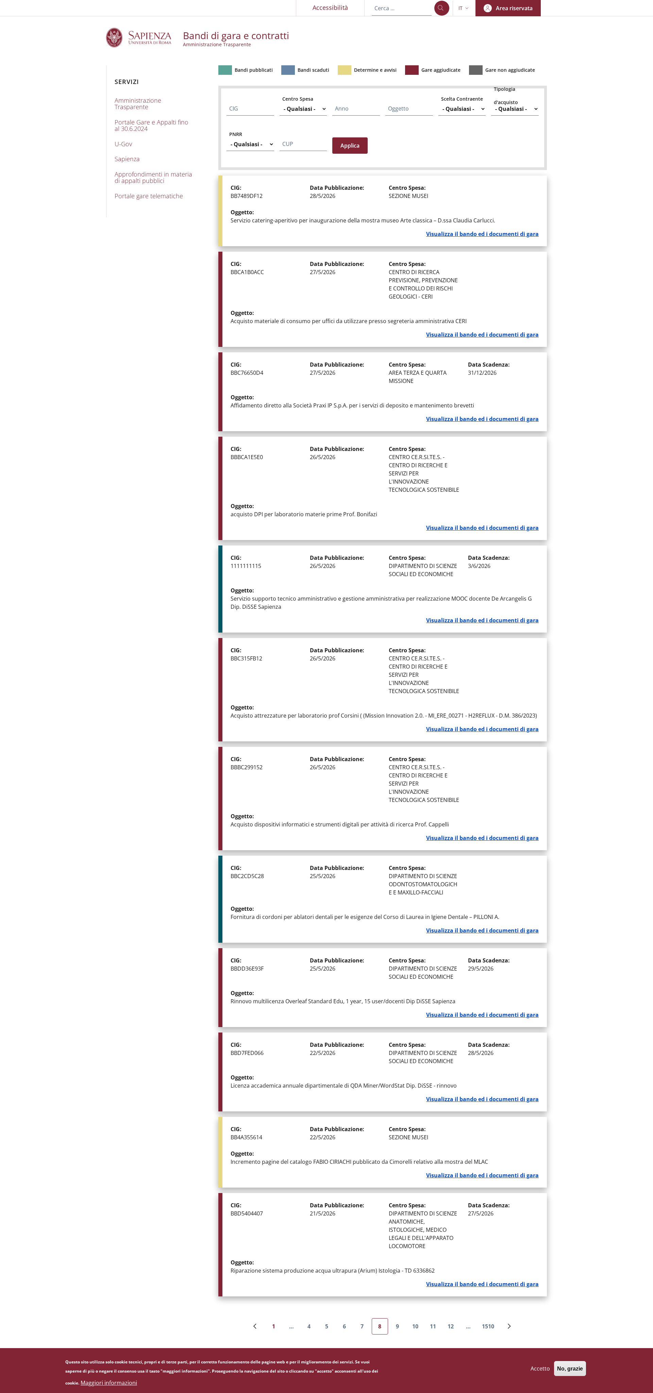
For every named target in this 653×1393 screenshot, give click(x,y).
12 (453, 1329)
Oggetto (398, 108)
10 (417, 1329)
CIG (233, 108)
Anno (342, 108)
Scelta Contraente (462, 99)
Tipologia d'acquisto (506, 95)
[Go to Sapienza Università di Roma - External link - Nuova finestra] (144, 37)
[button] (464, 8)
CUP (287, 144)
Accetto (540, 1368)
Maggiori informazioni (109, 1383)
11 (435, 1329)
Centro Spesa (297, 99)
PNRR (235, 134)
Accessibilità (330, 7)
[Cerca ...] (441, 8)
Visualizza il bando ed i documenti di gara (482, 234)
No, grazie (570, 1368)
